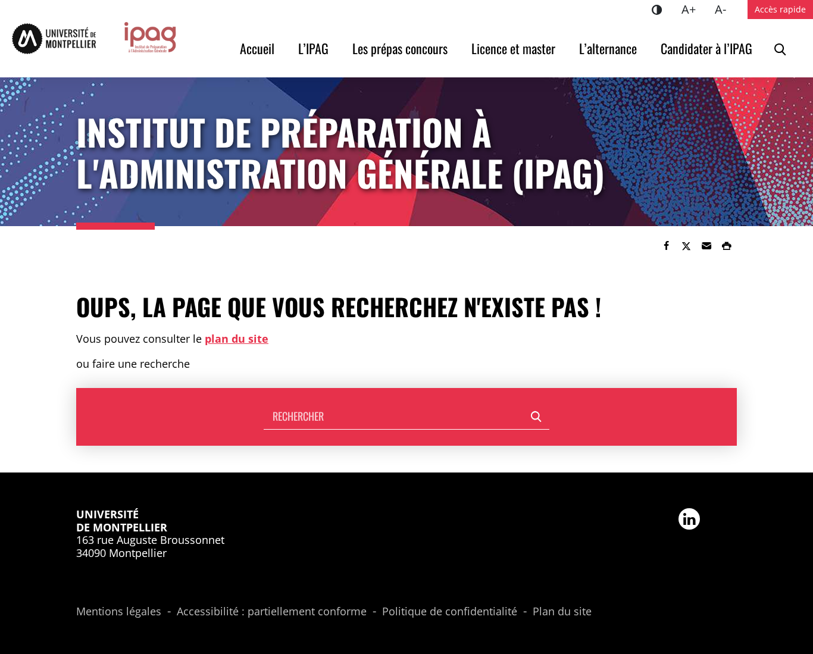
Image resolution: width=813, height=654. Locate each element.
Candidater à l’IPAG (706, 48)
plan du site (236, 338)
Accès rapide (780, 9)
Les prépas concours (400, 48)
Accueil (257, 48)
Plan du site (562, 611)
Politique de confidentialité (449, 611)
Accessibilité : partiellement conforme (272, 611)
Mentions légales (118, 611)
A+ (693, 9)
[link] (666, 246)
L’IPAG (313, 48)
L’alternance (608, 48)
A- (725, 9)
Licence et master (513, 48)
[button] (706, 246)
